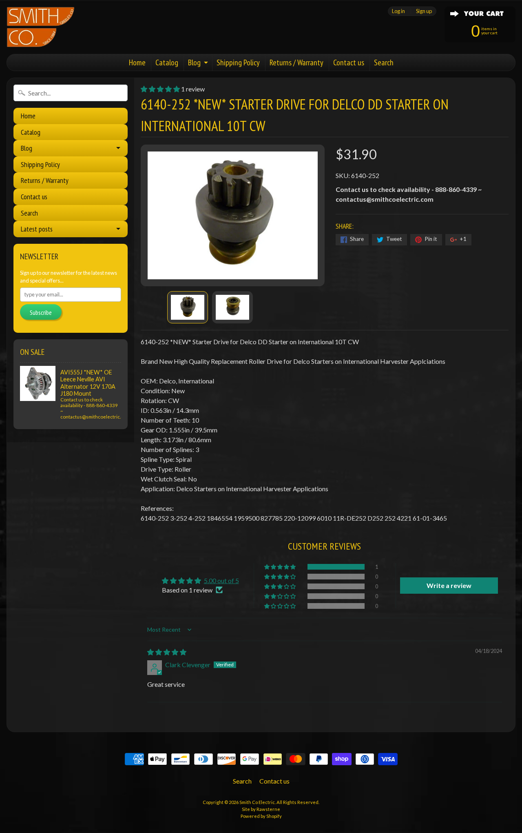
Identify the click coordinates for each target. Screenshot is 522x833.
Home (137, 62)
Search (384, 62)
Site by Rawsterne (261, 809)
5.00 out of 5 (221, 580)
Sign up (424, 11)
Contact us (348, 62)
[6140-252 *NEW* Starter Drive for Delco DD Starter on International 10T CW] (187, 307)
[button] (161, 89)
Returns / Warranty (296, 62)
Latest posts (37, 229)
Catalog (166, 62)
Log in (398, 11)
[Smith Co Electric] (41, 27)
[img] (166, 652)
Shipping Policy (238, 62)
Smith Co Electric (257, 802)
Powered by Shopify (261, 816)
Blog (194, 62)
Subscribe (41, 312)
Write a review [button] (449, 585)
